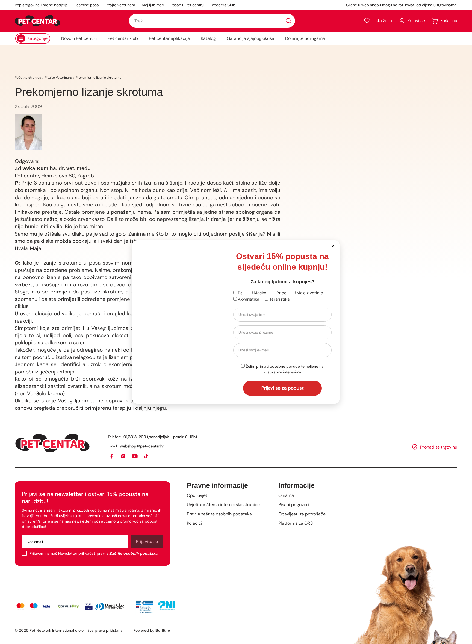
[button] (332, 246)
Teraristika (279, 299)
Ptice (281, 293)
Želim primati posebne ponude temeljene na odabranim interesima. (284, 369)
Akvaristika (248, 299)
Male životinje (309, 293)
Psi (240, 293)
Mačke (259, 293)
